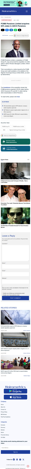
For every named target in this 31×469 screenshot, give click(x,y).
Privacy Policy (4, 412)
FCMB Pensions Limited (18, 126)
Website (4, 278)
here (18, 97)
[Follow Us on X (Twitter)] (23, 459)
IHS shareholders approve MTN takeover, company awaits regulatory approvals (14, 327)
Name (4, 263)
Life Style (3, 437)
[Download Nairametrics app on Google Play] (15, 391)
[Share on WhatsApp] (15, 30)
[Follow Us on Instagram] (20, 459)
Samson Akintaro (26, 330)
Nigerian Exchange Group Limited (17, 130)
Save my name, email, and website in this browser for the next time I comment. (15, 288)
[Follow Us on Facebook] (14, 459)
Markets (3, 430)
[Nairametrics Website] (9, 11)
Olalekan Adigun (27, 375)
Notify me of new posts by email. (11, 295)
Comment (5, 243)
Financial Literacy (5, 435)
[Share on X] (3, 30)
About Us (3, 407)
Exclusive (3, 425)
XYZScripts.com (22, 468)
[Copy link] (19, 30)
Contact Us (3, 409)
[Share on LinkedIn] (11, 30)
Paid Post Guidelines (5, 417)
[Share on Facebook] (7, 30)
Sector (2, 432)
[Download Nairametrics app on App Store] (15, 397)
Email (4, 270)
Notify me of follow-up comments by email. (14, 293)
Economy (3, 427)
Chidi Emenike (5, 35)
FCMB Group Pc (6, 126)
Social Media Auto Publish (10, 468)
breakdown (6, 87)
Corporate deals (7, 17)
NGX (4, 130)
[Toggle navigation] (26, 11)
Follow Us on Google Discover (22, 35)
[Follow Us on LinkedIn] (17, 459)
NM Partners (4, 414)
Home (2, 17)
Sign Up (15, 452)
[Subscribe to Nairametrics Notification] (28, 466)
